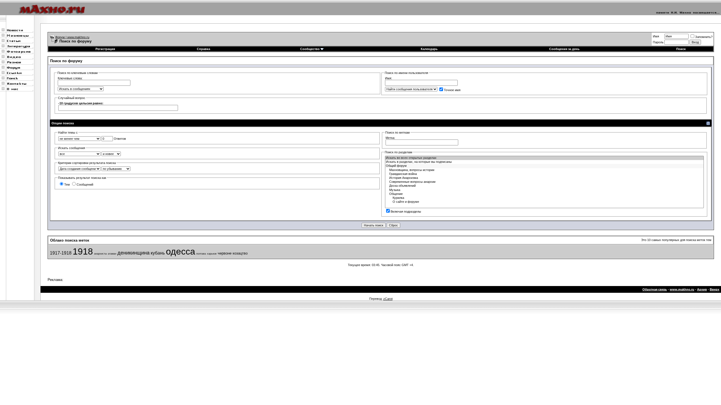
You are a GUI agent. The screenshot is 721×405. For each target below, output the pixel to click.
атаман (112, 253)
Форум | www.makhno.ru (72, 37)
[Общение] (544, 194)
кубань (158, 253)
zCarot (388, 298)
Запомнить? (704, 37)
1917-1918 (61, 253)
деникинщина (133, 253)
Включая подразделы (406, 211)
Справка (203, 49)
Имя (656, 36)
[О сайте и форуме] (544, 202)
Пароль (658, 42)
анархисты (100, 253)
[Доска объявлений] (544, 186)
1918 (83, 251)
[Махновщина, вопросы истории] (544, 170)
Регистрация (105, 49)
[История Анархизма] (544, 178)
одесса (180, 251)
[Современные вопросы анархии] (544, 182)
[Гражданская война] (544, 174)
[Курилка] (544, 198)
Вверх (714, 289)
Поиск (681, 49)
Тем (67, 184)
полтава (201, 253)
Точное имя (452, 90)
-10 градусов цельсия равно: (80, 103)
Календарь (429, 49)
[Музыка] (544, 190)
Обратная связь (654, 289)
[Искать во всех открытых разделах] (544, 158)
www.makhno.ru (682, 289)
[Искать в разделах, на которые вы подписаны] (544, 162)
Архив (702, 289)
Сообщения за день (564, 49)
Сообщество (310, 49)
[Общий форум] (544, 166)
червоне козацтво (233, 253)
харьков (212, 253)
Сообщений (85, 184)
